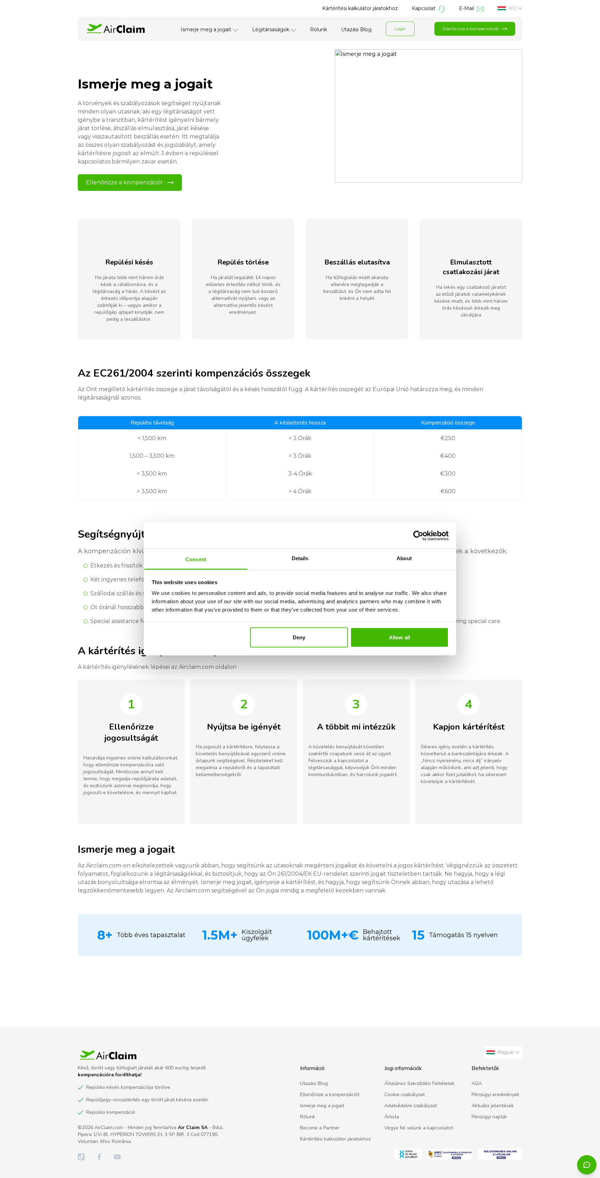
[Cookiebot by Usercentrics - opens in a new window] (418, 535)
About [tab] (404, 558)
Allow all (399, 637)
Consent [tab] (195, 559)
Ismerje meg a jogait (206, 29)
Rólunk (318, 29)
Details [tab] (300, 558)
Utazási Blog (356, 29)
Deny (299, 637)
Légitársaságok (270, 29)
